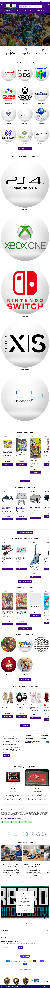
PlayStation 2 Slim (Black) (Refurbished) (6, 506)
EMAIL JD (6, 755)
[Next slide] (46, 29)
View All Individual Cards (25, 628)
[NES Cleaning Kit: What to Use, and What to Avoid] (33, 853)
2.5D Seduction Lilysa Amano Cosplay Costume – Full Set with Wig (35, 706)
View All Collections (25, 679)
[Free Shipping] (10, 52)
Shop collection (25, 481)
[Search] (44, 6)
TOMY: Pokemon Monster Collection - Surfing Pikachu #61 (34, 462)
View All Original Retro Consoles (25, 532)
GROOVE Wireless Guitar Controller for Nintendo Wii (20, 558)
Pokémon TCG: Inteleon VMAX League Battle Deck (21, 454)
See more (24, 881)
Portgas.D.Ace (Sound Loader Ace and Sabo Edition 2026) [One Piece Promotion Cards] (21, 613)
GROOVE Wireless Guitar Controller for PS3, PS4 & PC (6, 558)
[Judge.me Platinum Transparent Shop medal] (22, 834)
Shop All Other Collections (25, 148)
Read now (11, 877)
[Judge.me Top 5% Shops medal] (38, 834)
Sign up (20, 947)
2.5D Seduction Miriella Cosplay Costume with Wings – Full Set (21, 706)
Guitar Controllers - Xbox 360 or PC (34, 567)
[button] (24, 807)
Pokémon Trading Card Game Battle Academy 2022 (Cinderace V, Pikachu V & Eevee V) (7, 453)
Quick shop (7, 461)
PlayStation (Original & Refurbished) (21, 506)
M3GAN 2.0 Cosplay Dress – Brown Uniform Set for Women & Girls (7, 706)
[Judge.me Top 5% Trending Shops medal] (44, 834)
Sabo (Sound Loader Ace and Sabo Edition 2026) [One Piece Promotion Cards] (7, 613)
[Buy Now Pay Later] (26, 52)
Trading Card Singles (34, 606)
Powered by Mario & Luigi (25, 969)
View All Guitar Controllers (25, 581)
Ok (44, 986)
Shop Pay (28, 54)
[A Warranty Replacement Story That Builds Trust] (11, 853)
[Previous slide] (3, 29)
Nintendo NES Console (35, 506)
